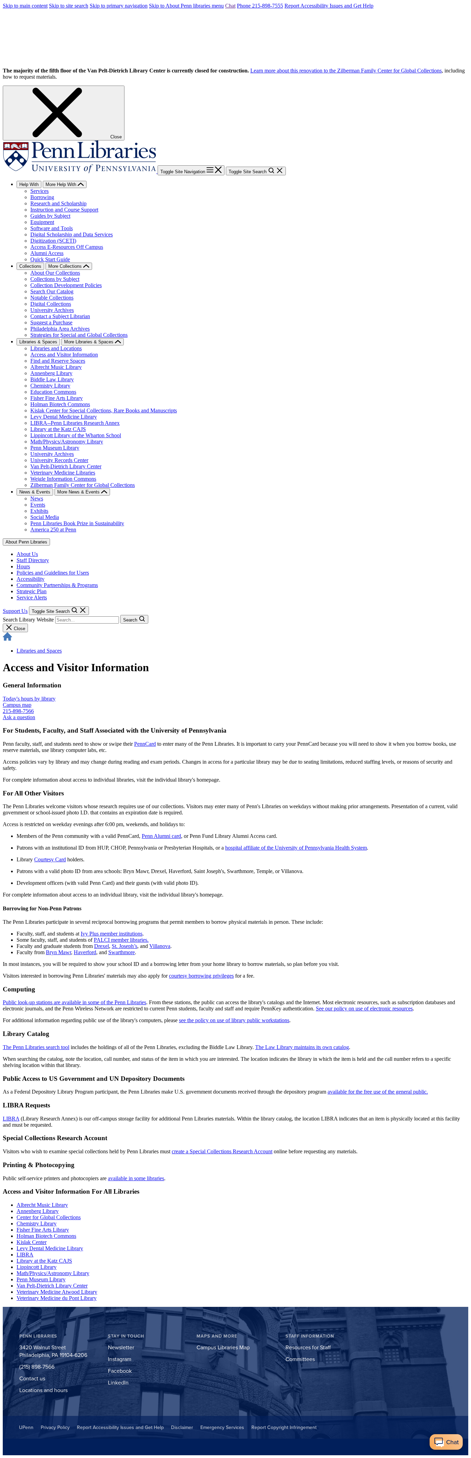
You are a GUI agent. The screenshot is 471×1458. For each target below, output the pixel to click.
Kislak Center (32, 1242)
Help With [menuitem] (29, 184)
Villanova (159, 946)
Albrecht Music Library (42, 1205)
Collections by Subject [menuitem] (54, 279)
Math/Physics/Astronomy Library (53, 1273)
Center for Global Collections (49, 1217)
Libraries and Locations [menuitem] (56, 348)
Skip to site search (68, 6)
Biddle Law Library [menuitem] (52, 379)
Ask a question (19, 717)
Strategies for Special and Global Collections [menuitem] (79, 335)
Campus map (17, 705)
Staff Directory (33, 560)
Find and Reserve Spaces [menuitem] (57, 361)
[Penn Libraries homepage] (80, 171)
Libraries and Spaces (39, 651)
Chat (230, 6)
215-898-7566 (18, 711)
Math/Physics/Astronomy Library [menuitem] (66, 441)
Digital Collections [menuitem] (50, 304)
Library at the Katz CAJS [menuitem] (58, 429)
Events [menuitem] (37, 505)
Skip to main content (25, 6)
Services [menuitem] (39, 191)
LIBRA (11, 1119)
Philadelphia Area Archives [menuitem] (60, 329)
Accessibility (30, 579)
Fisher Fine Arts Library (43, 1230)
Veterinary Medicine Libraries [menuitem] (62, 473)
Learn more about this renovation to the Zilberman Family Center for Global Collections (346, 71)
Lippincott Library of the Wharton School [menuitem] (75, 435)
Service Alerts (32, 597)
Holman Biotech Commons (46, 1236)
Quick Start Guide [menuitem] (50, 259)
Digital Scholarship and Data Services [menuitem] (71, 234)
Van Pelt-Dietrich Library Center (52, 1286)
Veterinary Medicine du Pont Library (57, 1298)
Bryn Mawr (58, 952)
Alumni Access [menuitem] (46, 253)
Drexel (101, 946)
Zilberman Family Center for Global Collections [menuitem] (82, 485)
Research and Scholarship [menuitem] (58, 203)
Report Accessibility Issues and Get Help (328, 6)
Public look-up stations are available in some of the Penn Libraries (74, 1002)
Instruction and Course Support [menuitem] (64, 210)
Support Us (15, 611)
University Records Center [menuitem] (59, 460)
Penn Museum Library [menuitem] (54, 448)
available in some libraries (136, 1178)
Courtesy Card (50, 859)
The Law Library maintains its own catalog (302, 1047)
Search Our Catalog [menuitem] (51, 291)
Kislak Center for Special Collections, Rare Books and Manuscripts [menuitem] (103, 410)
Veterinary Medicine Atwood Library (57, 1292)
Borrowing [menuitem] (42, 197)
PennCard (145, 744)
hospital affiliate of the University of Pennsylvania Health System (296, 848)
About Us (27, 554)
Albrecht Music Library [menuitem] (56, 367)
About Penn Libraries (26, 542)
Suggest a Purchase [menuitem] (51, 322)
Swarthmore (121, 952)
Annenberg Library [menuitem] (51, 373)
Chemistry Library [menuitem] (50, 386)
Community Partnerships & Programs (57, 585)
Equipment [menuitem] (42, 222)
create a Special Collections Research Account (222, 1151)
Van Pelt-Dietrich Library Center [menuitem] (65, 466)
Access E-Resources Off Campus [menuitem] (66, 247)
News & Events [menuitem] (34, 492)
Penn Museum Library (41, 1279)
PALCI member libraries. (121, 940)
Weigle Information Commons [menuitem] (63, 479)
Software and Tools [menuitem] (51, 228)
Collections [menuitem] (30, 266)
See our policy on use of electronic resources (364, 1008)
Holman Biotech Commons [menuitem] (60, 404)
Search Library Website (28, 620)
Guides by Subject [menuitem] (50, 216)
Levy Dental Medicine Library (50, 1248)
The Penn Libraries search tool (36, 1047)
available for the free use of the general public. (378, 1092)
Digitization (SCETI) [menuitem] (53, 241)
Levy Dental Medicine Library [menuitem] (63, 417)
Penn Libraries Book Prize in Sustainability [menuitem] (77, 523)
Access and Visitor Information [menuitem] (64, 355)
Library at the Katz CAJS (44, 1261)
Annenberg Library (38, 1211)
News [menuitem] (36, 498)
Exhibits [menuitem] (39, 511)
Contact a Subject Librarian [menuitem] (60, 316)
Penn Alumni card (161, 836)
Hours (23, 566)
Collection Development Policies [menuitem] (66, 285)
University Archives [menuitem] (52, 310)
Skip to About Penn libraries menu (186, 6)
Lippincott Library (37, 1267)
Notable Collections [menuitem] (51, 298)
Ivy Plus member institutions (111, 934)
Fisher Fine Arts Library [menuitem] (56, 398)
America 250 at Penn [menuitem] (53, 529)
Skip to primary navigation (119, 6)
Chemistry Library (37, 1223)
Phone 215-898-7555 (260, 6)
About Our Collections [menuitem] (55, 273)
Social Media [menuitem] (44, 517)
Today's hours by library (29, 699)
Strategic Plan (32, 591)
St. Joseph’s (124, 946)
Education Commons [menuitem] (53, 392)
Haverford (85, 952)
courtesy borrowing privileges (201, 976)
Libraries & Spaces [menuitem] (38, 341)
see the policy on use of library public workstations (234, 1020)
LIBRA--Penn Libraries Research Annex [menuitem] (75, 423)
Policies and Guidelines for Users (53, 573)
